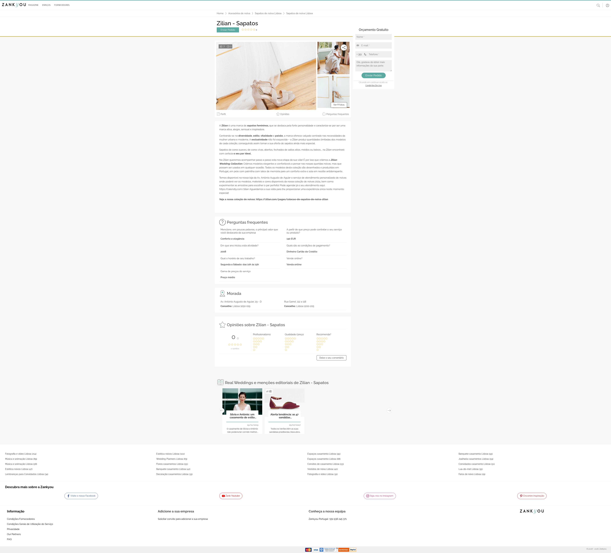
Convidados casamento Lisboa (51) (477, 464)
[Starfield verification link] (329, 549)
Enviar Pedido (228, 30)
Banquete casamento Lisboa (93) (476, 454)
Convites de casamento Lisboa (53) (325, 464)
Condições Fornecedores (21, 519)
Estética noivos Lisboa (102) (170, 454)
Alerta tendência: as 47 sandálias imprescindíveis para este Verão (284, 416)
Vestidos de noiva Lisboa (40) (322, 469)
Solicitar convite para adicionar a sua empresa (183, 519)
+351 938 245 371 (338, 519)
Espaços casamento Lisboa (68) (324, 459)
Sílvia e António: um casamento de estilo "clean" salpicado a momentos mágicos (242, 416)
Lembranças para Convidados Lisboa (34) (26, 474)
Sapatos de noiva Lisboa (268, 13)
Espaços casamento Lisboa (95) (324, 454)
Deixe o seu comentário (331, 358)
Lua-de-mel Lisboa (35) (471, 469)
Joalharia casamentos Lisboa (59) (476, 459)
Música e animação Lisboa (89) (21, 459)
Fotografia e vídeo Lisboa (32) (322, 474)
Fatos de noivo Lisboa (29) (472, 474)
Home (220, 13)
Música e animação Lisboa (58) (21, 464)
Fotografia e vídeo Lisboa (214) (20, 454)
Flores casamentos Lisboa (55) (172, 464)
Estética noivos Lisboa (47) (18, 469)
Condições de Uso (373, 85)
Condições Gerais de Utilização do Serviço (30, 524)
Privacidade (13, 529)
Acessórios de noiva (239, 13)
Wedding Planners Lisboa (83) (171, 459)
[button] (33, 5)
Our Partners (14, 534)
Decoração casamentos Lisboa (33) (174, 474)
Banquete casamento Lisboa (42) (173, 469)
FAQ (9, 539)
